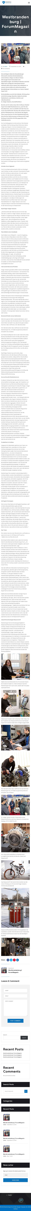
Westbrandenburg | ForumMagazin (12, 1053)
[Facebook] (8, 960)
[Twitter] (11, 960)
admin (5, 66)
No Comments (6, 68)
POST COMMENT (15, 1020)
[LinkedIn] (17, 960)
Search (5, 1035)
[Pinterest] (14, 960)
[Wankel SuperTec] (5, 2)
